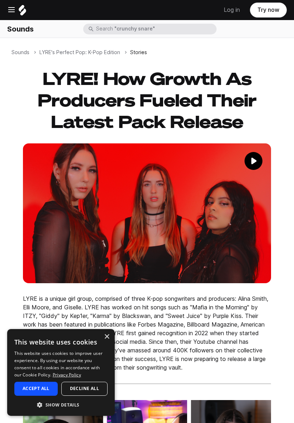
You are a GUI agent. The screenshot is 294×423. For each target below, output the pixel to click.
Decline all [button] (84, 388)
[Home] (22, 12)
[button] (61, 404)
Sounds (20, 29)
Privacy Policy (67, 375)
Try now (268, 9)
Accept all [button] (36, 388)
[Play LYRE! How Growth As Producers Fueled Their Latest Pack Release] (147, 213)
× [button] (106, 336)
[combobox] (155, 29)
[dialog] (61, 372)
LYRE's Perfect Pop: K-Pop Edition (79, 52)
